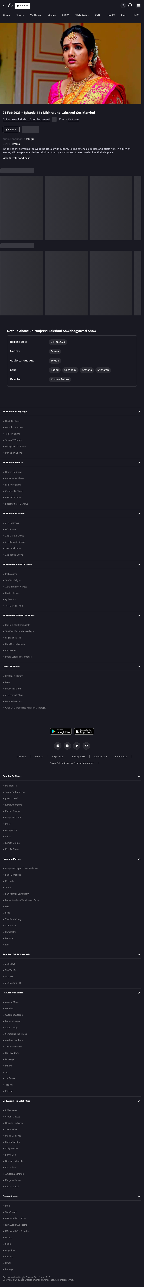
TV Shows (35, 15)
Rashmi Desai (12, 1186)
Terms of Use (98, 756)
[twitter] (75, 746)
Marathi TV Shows (14, 427)
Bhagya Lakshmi (13, 688)
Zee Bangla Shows (14, 554)
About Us (37, 756)
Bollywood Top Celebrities (16, 1101)
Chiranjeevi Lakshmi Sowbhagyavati (26, 118)
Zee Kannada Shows (15, 542)
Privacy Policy (77, 756)
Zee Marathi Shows (14, 535)
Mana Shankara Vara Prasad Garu (22, 900)
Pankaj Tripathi (12, 1142)
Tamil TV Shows (12, 433)
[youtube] (85, 746)
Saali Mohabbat (13, 874)
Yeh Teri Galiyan (13, 580)
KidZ (97, 15)
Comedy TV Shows (14, 491)
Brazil (8, 1263)
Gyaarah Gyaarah (14, 1015)
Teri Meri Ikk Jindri (14, 605)
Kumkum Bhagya (13, 804)
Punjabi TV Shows (13, 452)
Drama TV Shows (13, 472)
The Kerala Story (13, 919)
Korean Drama (12, 843)
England (9, 1256)
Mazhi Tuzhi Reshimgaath (17, 625)
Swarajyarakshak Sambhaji (18, 656)
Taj (6, 1072)
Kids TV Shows (12, 849)
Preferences (120, 756)
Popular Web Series (13, 993)
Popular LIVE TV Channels (16, 954)
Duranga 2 (10, 1059)
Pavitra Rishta (12, 593)
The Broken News (13, 1046)
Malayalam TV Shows (15, 446)
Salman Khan (11, 1129)
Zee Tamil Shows (13, 548)
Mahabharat (11, 785)
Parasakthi (10, 932)
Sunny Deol (10, 1154)
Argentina (10, 1250)
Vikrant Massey (12, 1116)
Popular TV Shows (12, 776)
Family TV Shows (13, 484)
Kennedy (9, 881)
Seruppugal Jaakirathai (16, 1034)
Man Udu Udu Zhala (15, 644)
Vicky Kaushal (11, 1148)
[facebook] (56, 746)
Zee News (10, 964)
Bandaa (9, 938)
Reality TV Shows (13, 497)
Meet (7, 682)
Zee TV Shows (12, 523)
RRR (7, 944)
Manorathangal (12, 1021)
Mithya (8, 1065)
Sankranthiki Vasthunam (17, 894)
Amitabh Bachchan (14, 1174)
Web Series (82, 15)
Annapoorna (11, 830)
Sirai (7, 913)
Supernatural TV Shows (16, 503)
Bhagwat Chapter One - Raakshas (21, 868)
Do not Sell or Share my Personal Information (71, 763)
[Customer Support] (130, 6)
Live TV (111, 15)
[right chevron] (4, 206)
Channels (20, 756)
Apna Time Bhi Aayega (16, 586)
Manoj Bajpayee (13, 1135)
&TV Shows (10, 529)
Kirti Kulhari (11, 1167)
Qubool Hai (10, 599)
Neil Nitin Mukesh (13, 1161)
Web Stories (11, 1212)
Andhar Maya (11, 1027)
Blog (7, 1205)
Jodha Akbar (11, 574)
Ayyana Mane (12, 1002)
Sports (20, 15)
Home (6, 15)
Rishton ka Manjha (14, 676)
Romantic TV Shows (14, 478)
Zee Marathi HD (13, 983)
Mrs (7, 906)
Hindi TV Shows (12, 421)
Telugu (30, 138)
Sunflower (10, 1078)
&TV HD (9, 976)
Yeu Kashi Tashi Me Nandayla (19, 631)
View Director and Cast (16, 157)
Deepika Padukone (14, 1123)
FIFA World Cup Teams (16, 1224)
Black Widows (12, 1053)
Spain (8, 1244)
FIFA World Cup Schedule (17, 1231)
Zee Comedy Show (14, 695)
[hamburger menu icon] (138, 5)
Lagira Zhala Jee (13, 637)
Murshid (9, 1008)
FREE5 (65, 15)
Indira (8, 836)
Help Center (56, 756)
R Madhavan (11, 1110)
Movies (52, 15)
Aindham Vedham (14, 1040)
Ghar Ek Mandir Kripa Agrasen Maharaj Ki (25, 707)
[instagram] (66, 746)
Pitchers (9, 1091)
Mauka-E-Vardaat (13, 701)
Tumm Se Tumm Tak (15, 792)
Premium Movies (12, 859)
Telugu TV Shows (13, 440)
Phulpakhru (10, 650)
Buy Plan (23, 5)
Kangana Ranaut (13, 1180)
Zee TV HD (10, 970)
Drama (16, 142)
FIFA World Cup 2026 (15, 1218)
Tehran (8, 887)
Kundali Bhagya (12, 811)
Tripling (8, 1084)
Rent (123, 15)
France (8, 1237)
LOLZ (136, 15)
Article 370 (10, 925)
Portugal (9, 1269)
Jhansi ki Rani (11, 798)
